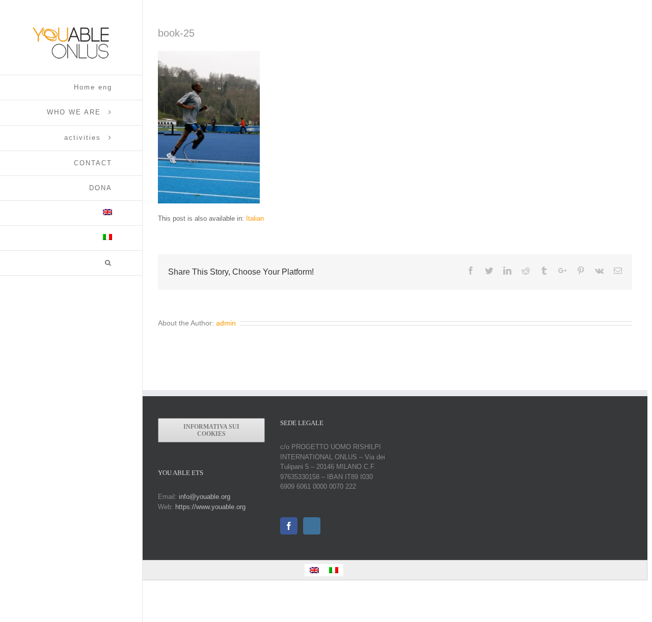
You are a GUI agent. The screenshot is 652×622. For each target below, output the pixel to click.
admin (226, 323)
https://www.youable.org (210, 507)
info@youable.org (204, 496)
